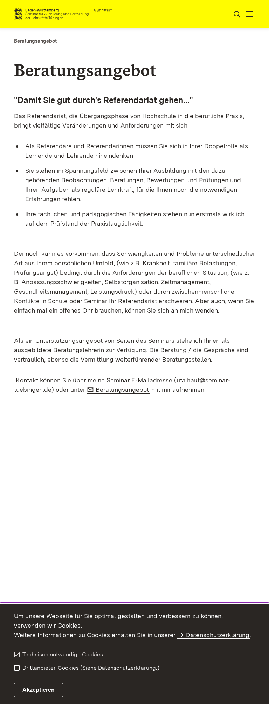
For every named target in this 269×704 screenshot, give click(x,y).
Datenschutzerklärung (217, 634)
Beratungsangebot (123, 389)
